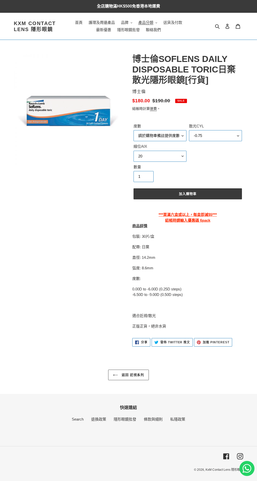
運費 (153, 109)
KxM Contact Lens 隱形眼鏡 (35, 26)
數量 (137, 167)
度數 (137, 126)
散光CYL (196, 126)
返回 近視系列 (132, 375)
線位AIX (140, 146)
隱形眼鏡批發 (125, 419)
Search (78, 419)
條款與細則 (153, 419)
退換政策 (98, 419)
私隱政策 (177, 419)
